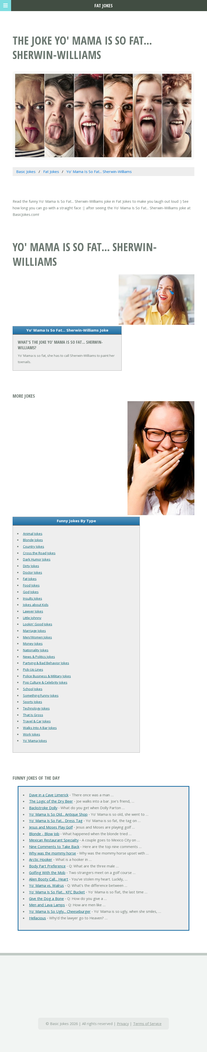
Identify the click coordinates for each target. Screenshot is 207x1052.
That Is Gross (33, 715)
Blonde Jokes (33, 540)
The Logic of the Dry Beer (51, 801)
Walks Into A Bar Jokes (40, 727)
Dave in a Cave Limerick (48, 794)
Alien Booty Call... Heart (48, 879)
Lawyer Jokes (33, 611)
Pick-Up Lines (33, 669)
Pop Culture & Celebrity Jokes (45, 682)
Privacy (123, 1023)
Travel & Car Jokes (37, 721)
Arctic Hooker (40, 859)
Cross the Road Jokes (39, 553)
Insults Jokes (32, 598)
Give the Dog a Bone (46, 898)
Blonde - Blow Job (44, 833)
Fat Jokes (30, 578)
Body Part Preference (47, 865)
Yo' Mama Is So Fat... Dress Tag (56, 820)
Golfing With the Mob (47, 872)
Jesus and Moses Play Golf (51, 827)
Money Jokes (33, 643)
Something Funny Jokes (41, 695)
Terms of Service (147, 1023)
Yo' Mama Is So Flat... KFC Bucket (57, 891)
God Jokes (31, 592)
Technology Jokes (36, 708)
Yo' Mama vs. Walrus (46, 885)
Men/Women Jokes (37, 637)
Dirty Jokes (31, 566)
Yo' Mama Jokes (35, 740)
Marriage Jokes (34, 630)
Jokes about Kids (35, 604)
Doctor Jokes (32, 572)
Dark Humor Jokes (36, 559)
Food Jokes (31, 585)
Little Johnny (32, 618)
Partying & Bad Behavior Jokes (46, 663)
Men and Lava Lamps (47, 904)
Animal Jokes (32, 533)
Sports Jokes (32, 701)
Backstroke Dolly (43, 807)
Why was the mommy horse (52, 853)
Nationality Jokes (35, 650)
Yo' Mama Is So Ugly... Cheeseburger (60, 911)
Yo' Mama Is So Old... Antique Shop (58, 814)
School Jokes (32, 689)
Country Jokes (33, 546)
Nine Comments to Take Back (54, 846)
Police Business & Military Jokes (47, 676)
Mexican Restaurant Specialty (54, 839)
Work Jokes (31, 734)
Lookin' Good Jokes (37, 624)
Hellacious (37, 917)
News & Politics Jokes (39, 656)
